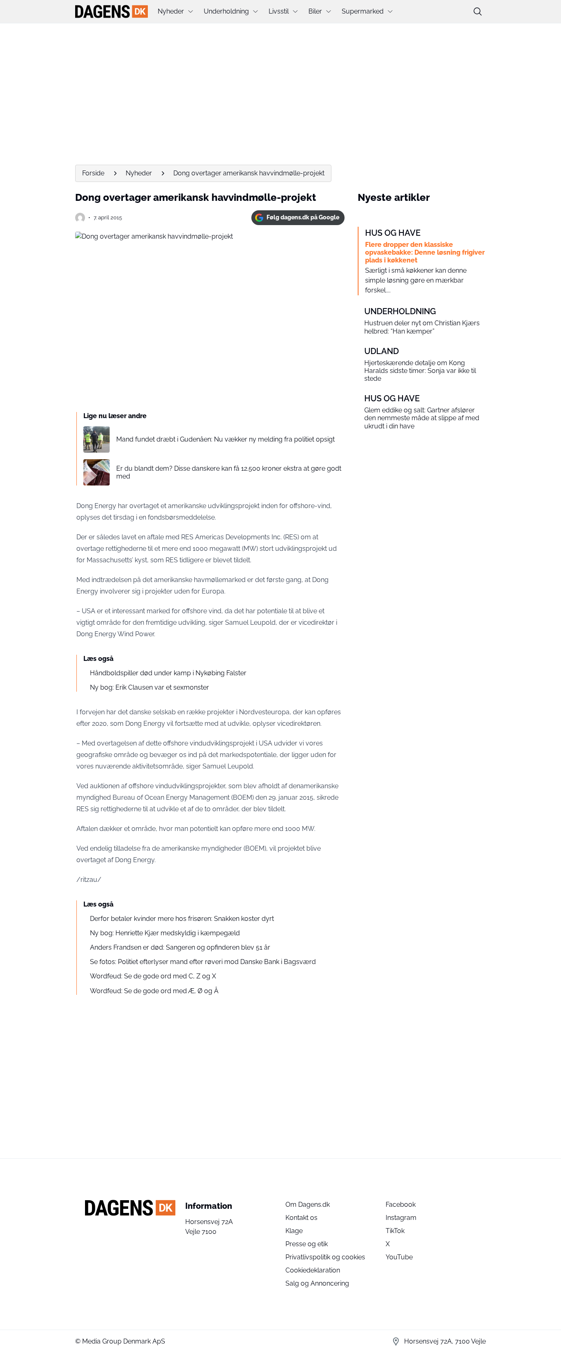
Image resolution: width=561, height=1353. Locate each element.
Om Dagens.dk (307, 1204)
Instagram (401, 1218)
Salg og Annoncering (317, 1283)
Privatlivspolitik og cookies (325, 1257)
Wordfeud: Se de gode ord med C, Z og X (153, 976)
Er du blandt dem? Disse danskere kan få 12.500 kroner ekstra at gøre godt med (228, 472)
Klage (294, 1231)
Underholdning (226, 11)
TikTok (395, 1231)
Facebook (401, 1204)
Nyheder (171, 11)
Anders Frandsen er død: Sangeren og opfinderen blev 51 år (180, 947)
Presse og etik (306, 1244)
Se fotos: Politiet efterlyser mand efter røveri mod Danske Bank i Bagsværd (203, 962)
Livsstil (279, 11)
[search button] (477, 11)
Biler (315, 11)
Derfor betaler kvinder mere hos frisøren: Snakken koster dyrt (182, 919)
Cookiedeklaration (312, 1270)
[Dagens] (111, 11)
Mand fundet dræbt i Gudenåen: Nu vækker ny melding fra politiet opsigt (225, 439)
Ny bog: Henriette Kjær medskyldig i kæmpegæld (165, 933)
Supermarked (363, 11)
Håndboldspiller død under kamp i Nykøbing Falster (168, 673)
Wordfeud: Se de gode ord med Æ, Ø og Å (154, 991)
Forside (93, 173)
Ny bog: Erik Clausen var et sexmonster (149, 687)
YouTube (399, 1257)
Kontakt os (301, 1218)
